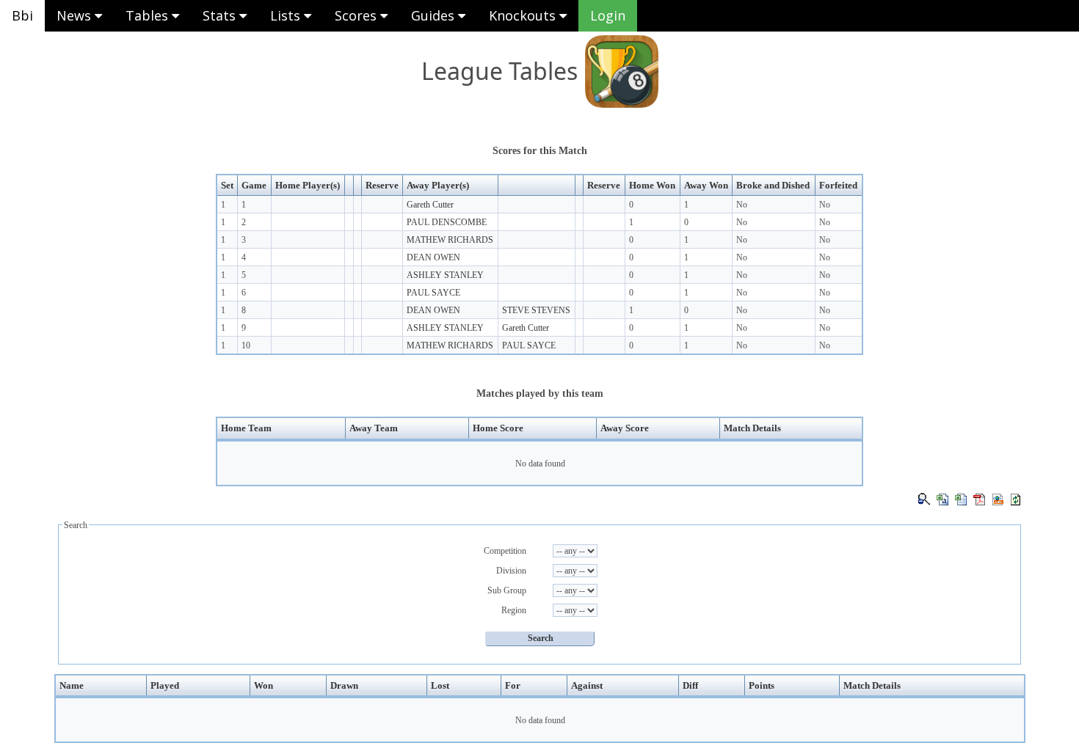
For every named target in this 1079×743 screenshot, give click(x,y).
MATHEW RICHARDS (450, 240)
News (76, 15)
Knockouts (524, 15)
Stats (221, 15)
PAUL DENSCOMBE (447, 222)
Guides (434, 15)
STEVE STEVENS (536, 310)
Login (607, 15)
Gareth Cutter (430, 205)
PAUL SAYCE (433, 293)
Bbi (22, 15)
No (741, 205)
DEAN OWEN (433, 257)
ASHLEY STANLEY (445, 275)
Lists (287, 15)
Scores (357, 15)
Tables (149, 15)
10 (245, 345)
